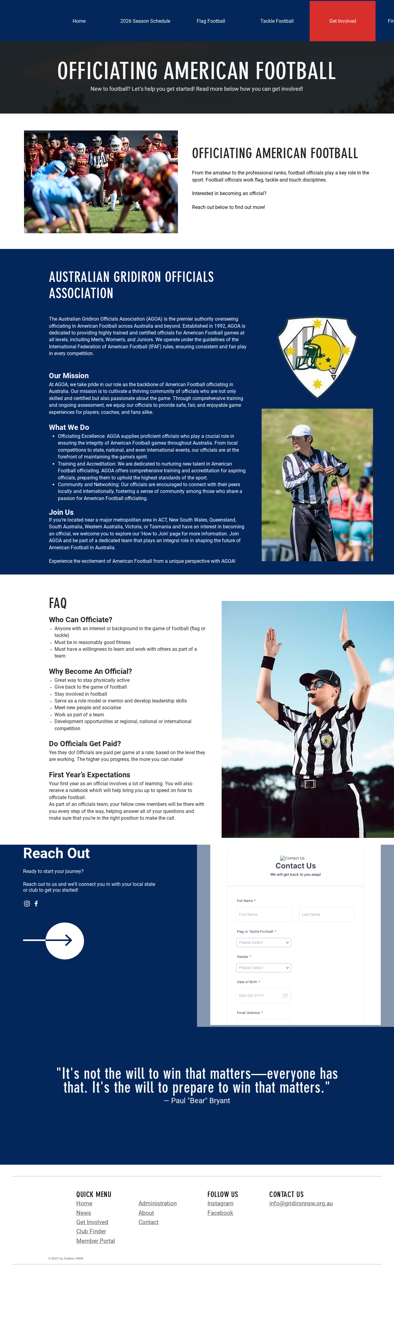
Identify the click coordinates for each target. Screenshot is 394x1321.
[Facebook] (36, 903)
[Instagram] (27, 903)
